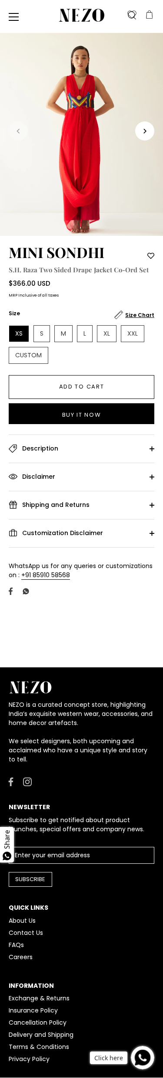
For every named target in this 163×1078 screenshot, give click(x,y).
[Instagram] (27, 781)
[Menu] (13, 16)
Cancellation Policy (38, 1022)
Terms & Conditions (39, 1046)
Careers (21, 957)
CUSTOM (28, 355)
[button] (18, 130)
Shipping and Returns (55, 504)
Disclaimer (37, 476)
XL (106, 333)
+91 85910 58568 (45, 575)
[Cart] (149, 15)
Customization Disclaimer (61, 532)
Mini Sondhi (56, 251)
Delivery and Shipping (41, 1034)
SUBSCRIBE (30, 879)
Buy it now (81, 415)
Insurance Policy (33, 1010)
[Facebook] (11, 781)
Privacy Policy (29, 1059)
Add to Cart (81, 386)
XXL (132, 333)
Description (39, 448)
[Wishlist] (131, 15)
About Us (22, 920)
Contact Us (26, 932)
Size (14, 313)
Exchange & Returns (39, 998)
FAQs (16, 945)
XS (19, 333)
